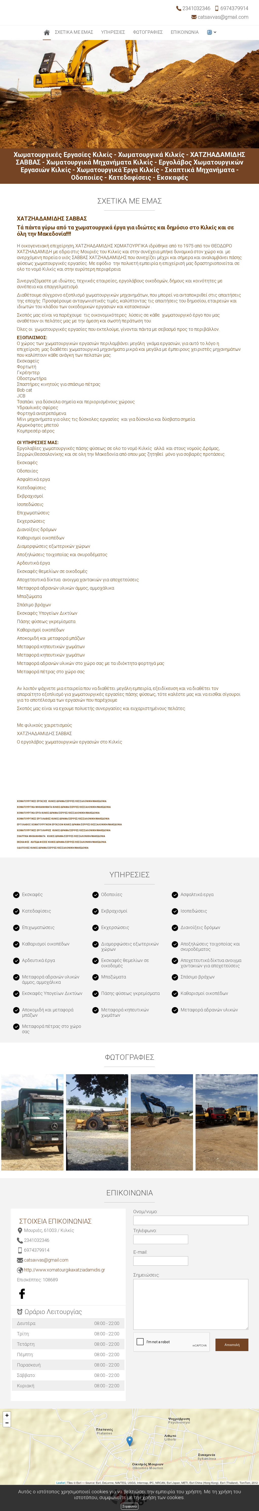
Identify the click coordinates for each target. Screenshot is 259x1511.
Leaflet (60, 1483)
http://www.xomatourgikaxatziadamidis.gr (64, 1269)
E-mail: (140, 1252)
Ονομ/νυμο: (145, 1211)
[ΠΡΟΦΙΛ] (47, 32)
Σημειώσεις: (146, 1275)
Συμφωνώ (129, 1506)
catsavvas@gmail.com (46, 1260)
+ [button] (7, 1415)
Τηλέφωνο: (145, 1230)
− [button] (7, 1423)
